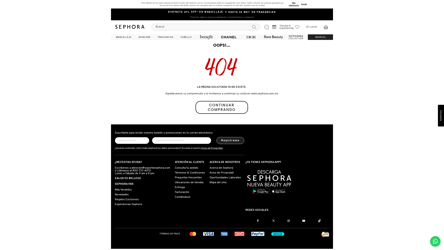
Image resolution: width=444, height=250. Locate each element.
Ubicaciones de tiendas (189, 182)
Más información (294, 4)
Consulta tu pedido (186, 168)
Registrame (230, 140)
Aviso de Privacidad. (212, 148)
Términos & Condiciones (190, 172)
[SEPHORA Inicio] (129, 27)
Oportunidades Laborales (225, 177)
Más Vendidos (123, 189)
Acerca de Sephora (221, 168)
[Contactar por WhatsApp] (435, 241)
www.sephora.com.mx (264, 93)
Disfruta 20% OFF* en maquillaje (195, 12)
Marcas (320, 37)
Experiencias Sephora (128, 204)
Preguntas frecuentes (188, 177)
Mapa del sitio (218, 182)
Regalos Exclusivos (127, 199)
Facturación (182, 192)
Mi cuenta (311, 27)
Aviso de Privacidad (222, 172)
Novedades (122, 194)
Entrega (180, 187)
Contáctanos (182, 197)
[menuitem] (123, 37)
